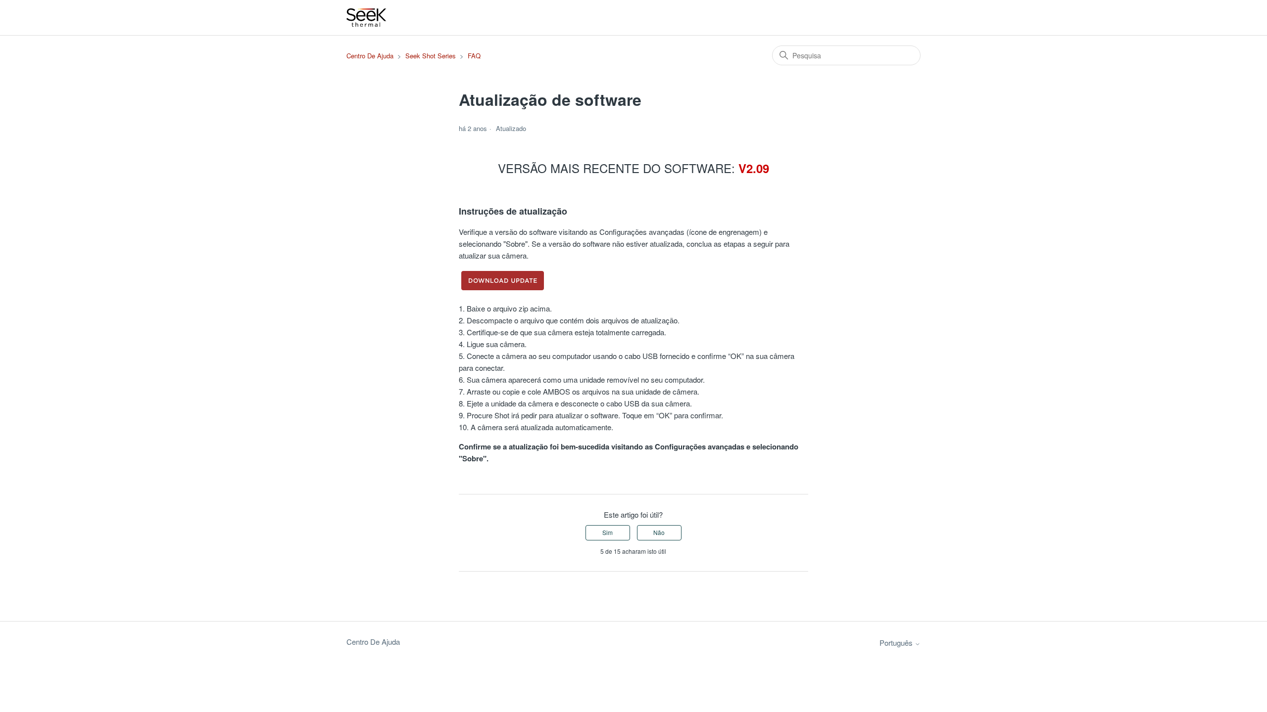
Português (897, 642)
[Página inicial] (366, 17)
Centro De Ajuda (369, 55)
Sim (607, 532)
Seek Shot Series (430, 55)
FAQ (474, 55)
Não (659, 532)
